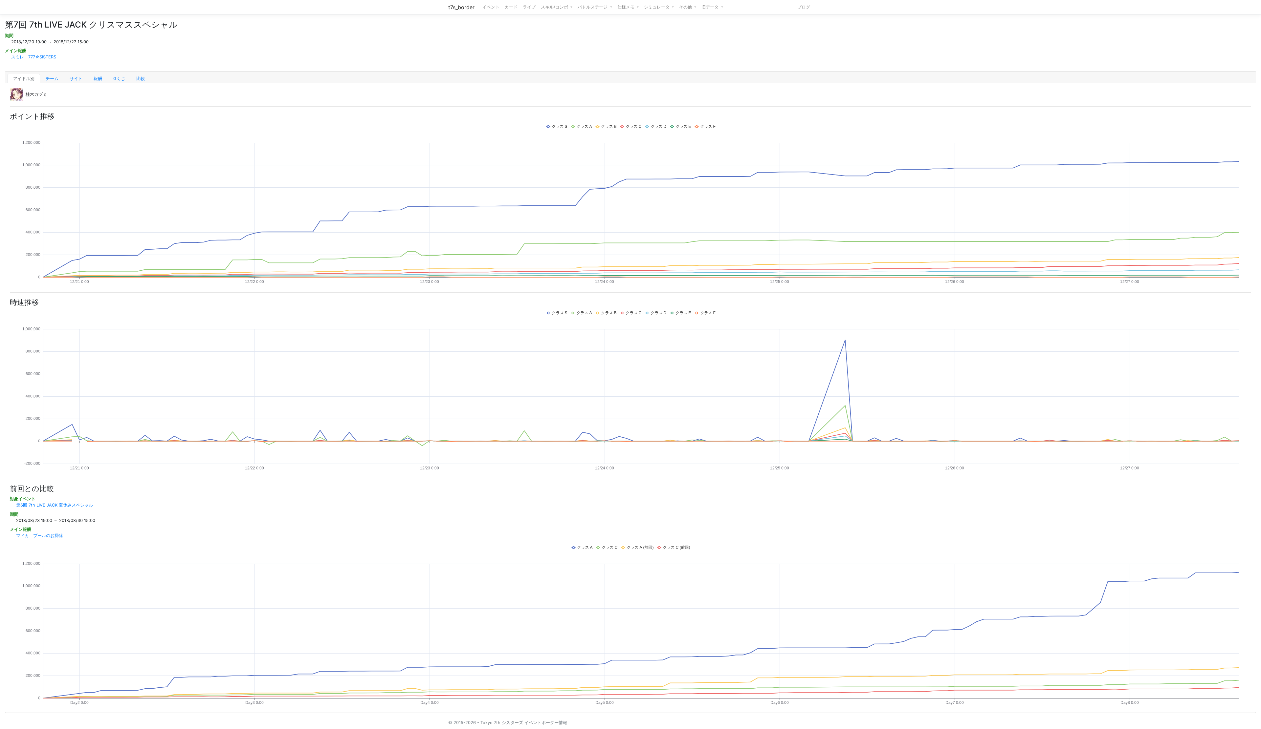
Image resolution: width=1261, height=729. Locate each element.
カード (511, 7)
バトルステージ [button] (593, 7)
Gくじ (119, 78)
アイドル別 (23, 78)
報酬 (98, 78)
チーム (52, 78)
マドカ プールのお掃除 (39, 535)
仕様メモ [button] (626, 7)
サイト (76, 78)
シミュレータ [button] (657, 7)
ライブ (529, 7)
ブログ (803, 7)
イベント (490, 7)
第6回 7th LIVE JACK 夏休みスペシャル (54, 505)
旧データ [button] (710, 7)
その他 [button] (686, 7)
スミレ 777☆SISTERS (33, 56)
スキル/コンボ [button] (555, 7)
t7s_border (461, 7)
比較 (140, 78)
